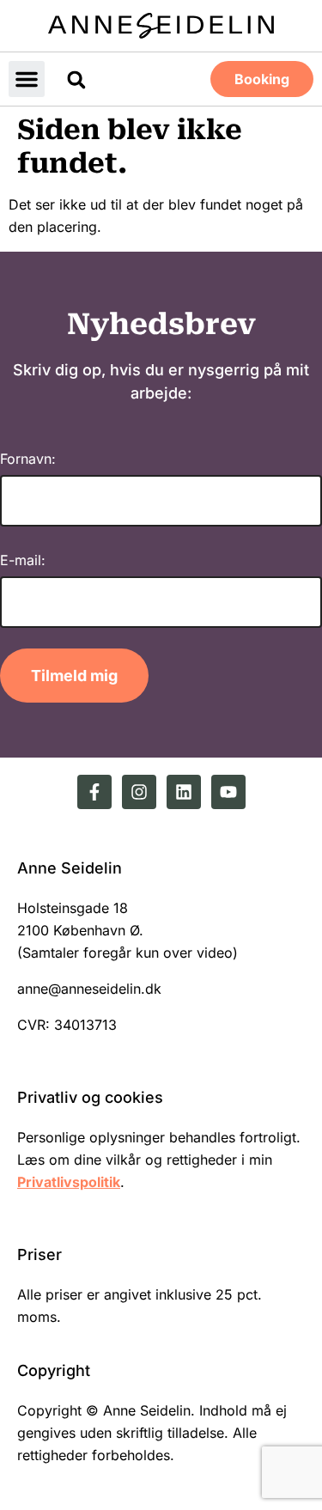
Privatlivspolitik (68, 1181)
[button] (27, 79)
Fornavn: (28, 459)
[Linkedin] (184, 792)
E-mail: (23, 560)
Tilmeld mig (74, 676)
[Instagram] (139, 792)
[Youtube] (228, 792)
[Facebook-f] (94, 792)
